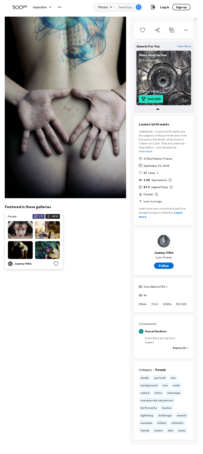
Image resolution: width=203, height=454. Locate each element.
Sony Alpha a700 (154, 286)
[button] (138, 7)
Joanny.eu (146, 131)
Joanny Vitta (163, 253)
